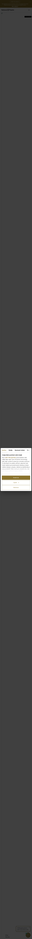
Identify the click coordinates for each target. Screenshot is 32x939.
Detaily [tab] (11, 450)
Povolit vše (16, 477)
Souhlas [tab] (4, 450)
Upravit (15, 482)
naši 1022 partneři (10, 457)
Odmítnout (16, 487)
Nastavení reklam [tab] (20, 450)
